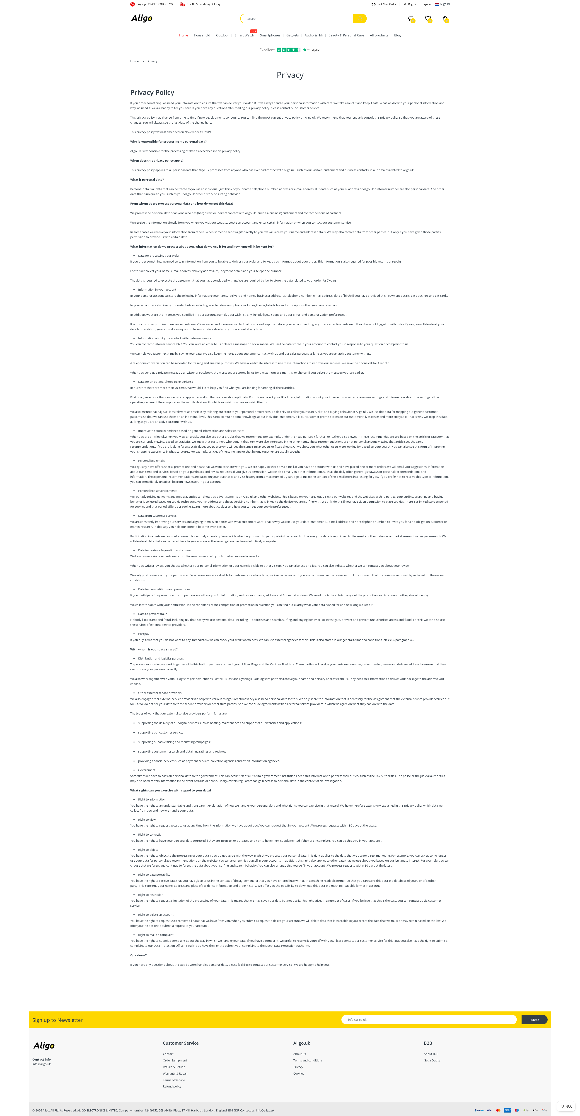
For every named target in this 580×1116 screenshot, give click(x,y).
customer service (307, 108)
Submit (534, 1020)
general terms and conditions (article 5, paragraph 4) (378, 640)
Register (413, 4)
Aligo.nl (445, 4)
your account (237, 329)
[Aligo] (141, 18)
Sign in (427, 4)
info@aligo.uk (265, 1110)
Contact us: (247, 1110)
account (215, 482)
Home (134, 61)
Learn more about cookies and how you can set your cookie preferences (240, 506)
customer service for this (376, 941)
